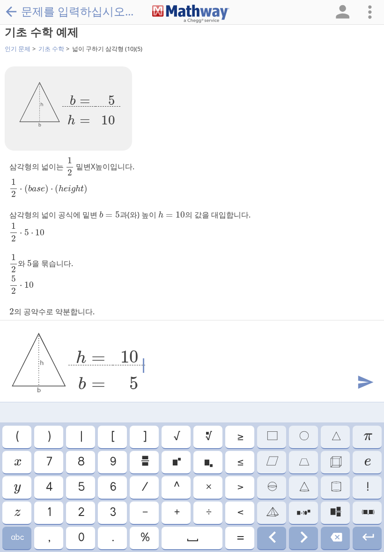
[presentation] (91, 107)
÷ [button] (208, 512)
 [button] (17, 462)
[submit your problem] (365, 382)
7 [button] (48, 462)
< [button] (239, 512)
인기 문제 (17, 48)
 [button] (303, 487)
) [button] (49, 437)
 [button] (271, 462)
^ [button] (176, 487)
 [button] (17, 512)
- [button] (144, 512)
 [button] (303, 538)
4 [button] (48, 487)
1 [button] (49, 512)
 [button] (208, 437)
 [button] (335, 512)
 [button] (303, 437)
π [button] (367, 437)
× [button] (208, 487)
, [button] (48, 538)
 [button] (367, 538)
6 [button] (112, 487)
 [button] (335, 462)
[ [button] (112, 437)
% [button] (144, 538)
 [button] (335, 487)
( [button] (17, 437)
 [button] (17, 538)
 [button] (144, 462)
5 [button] (80, 487)
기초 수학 (51, 48)
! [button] (367, 487)
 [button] (17, 487)
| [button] (81, 437)
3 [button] (112, 512)
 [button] (303, 512)
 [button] (192, 538)
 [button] (271, 538)
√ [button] (176, 437)
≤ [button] (239, 462)
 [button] (367, 462)
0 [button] (80, 538)
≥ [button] (239, 437)
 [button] (303, 462)
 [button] (271, 437)
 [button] (335, 437)
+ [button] (176, 512)
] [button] (144, 437)
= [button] (240, 538)
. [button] (112, 538)
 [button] (335, 538)
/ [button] (144, 487)
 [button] (367, 512)
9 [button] (112, 462)
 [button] (176, 462)
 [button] (208, 462)
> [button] (239, 487)
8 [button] (80, 462)
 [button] (272, 512)
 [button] (271, 487)
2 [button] (80, 512)
